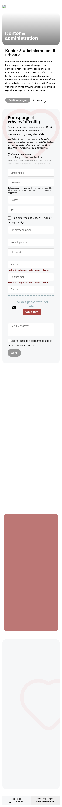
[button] (57, 6)
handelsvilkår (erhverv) (21, 345)
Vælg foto (31, 311)
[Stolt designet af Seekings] (57, 792)
